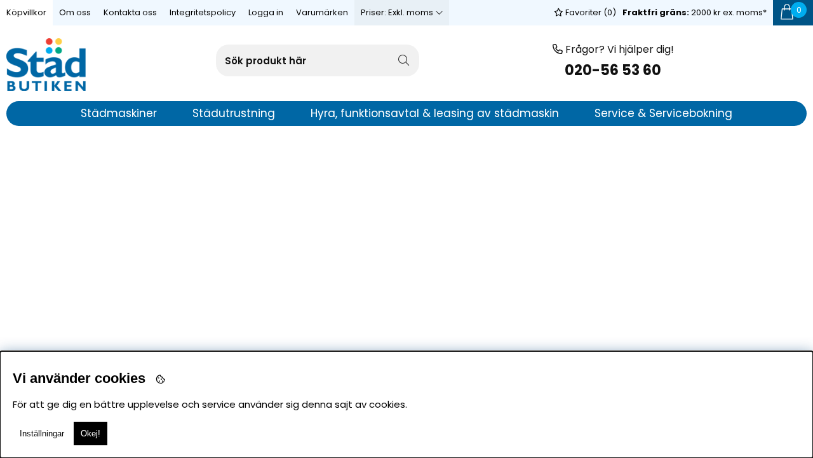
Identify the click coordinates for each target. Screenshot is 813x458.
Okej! (90, 433)
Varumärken (322, 12)
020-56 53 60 (613, 70)
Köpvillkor (26, 12)
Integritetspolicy (203, 12)
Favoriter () (589, 12)
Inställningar (42, 433)
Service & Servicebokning (663, 113)
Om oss (75, 12)
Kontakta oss (130, 12)
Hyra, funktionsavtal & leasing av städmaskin (435, 113)
